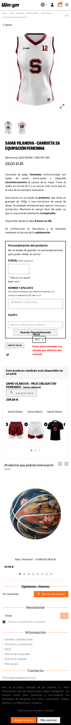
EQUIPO (12, 315)
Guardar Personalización (35, 332)
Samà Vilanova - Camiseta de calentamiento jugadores (36, 411)
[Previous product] (66, 15)
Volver (8, 24)
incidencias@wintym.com (21, 677)
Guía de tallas (15, 345)
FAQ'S (8, 649)
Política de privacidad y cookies (35, 710)
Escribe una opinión (53, 593)
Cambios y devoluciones (19, 639)
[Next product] (67, 15)
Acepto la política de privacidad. (37, 623)
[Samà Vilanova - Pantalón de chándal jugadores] (55, 430)
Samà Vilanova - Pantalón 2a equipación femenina (16, 411)
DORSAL (20, 260)
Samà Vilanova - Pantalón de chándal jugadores (55, 411)
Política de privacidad (17, 654)
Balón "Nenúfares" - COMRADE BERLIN (35, 559)
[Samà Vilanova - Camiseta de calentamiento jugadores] (35, 430)
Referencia (11, 157)
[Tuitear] (7, 355)
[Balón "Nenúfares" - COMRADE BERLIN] (35, 514)
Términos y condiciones (19, 644)
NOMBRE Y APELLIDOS (20, 288)
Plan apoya (11, 663)
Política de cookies (16, 659)
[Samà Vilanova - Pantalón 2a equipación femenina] (16, 430)
